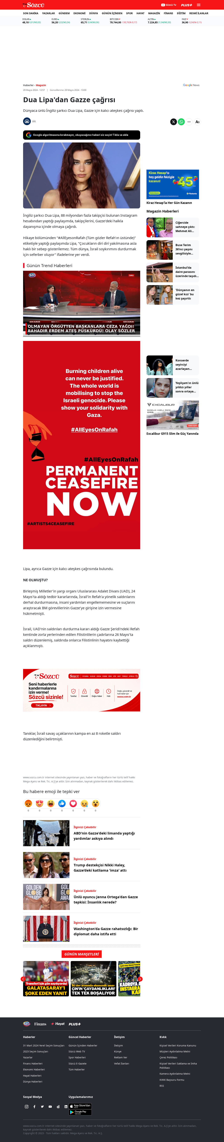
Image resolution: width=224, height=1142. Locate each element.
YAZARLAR (48, 13)
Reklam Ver (120, 1057)
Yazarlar (28, 1057)
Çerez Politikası (168, 1057)
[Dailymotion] (58, 1106)
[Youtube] (50, 1106)
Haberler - (29, 85)
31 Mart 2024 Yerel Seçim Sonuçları (43, 1045)
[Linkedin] (65, 1106)
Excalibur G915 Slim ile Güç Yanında (172, 434)
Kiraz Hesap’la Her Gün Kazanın (169, 203)
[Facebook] (34, 1106)
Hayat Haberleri (32, 1075)
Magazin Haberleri (162, 211)
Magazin (41, 85)
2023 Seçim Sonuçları (35, 1051)
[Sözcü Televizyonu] (26, 1024)
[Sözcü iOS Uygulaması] (80, 1106)
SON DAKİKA (30, 13)
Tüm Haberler (77, 1069)
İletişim (118, 1045)
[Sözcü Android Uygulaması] (80, 1112)
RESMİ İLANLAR (198, 13)
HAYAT (140, 13)
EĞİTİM (181, 13)
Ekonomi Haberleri (34, 1069)
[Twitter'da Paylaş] (173, 121)
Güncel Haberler (80, 1037)
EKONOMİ (79, 13)
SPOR (129, 13)
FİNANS (168, 13)
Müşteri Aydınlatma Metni (175, 1051)
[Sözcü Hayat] (57, 1024)
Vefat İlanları (121, 1063)
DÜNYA (93, 13)
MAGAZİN (154, 13)
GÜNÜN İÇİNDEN (112, 13)
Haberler (29, 1037)
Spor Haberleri (77, 1057)
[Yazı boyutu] (197, 121)
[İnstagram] (26, 1106)
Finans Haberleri (33, 1063)
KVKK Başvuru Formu (172, 1079)
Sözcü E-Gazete (77, 1063)
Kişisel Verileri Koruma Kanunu (178, 1045)
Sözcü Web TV (77, 1051)
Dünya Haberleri (32, 1081)
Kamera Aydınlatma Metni (175, 1073)
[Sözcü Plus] (75, 1023)
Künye (117, 1051)
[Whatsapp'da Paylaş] (181, 121)
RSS (162, 1085)
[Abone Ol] (191, 85)
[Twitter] (42, 1106)
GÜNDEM (64, 13)
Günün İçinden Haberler (83, 1045)
